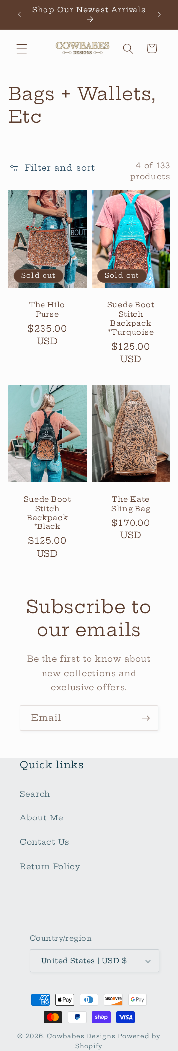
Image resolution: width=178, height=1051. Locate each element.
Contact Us (44, 842)
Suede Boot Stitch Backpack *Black (47, 513)
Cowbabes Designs (82, 1036)
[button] (22, 48)
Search (35, 794)
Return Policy (50, 866)
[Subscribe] (146, 718)
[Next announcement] (159, 14)
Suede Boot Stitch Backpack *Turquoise (131, 319)
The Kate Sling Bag (130, 504)
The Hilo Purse (47, 310)
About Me (41, 817)
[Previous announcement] (19, 14)
